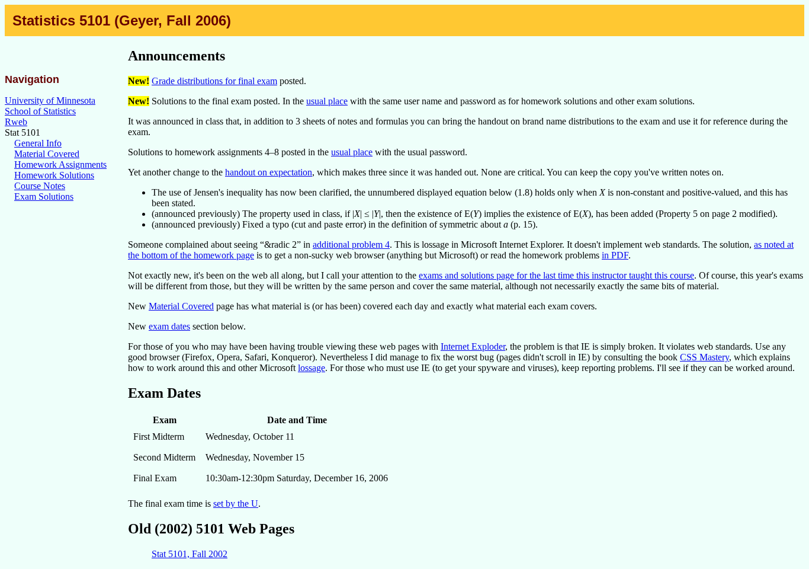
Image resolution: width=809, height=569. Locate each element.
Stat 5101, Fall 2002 (189, 554)
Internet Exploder (473, 346)
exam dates (169, 326)
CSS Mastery (704, 357)
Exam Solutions (43, 196)
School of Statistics (40, 111)
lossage (311, 368)
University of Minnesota (50, 100)
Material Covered (46, 154)
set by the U (235, 503)
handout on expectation (268, 172)
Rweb (16, 122)
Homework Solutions (54, 175)
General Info (38, 143)
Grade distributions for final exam (214, 81)
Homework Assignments (60, 164)
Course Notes (39, 186)
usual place (327, 101)
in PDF (615, 255)
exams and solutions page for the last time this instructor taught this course (556, 275)
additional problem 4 (351, 244)
